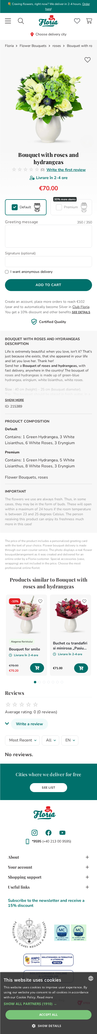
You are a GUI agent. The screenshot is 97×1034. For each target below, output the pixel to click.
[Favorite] (77, 21)
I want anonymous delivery (31, 271)
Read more (45, 997)
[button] (26, 207)
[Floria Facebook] (48, 833)
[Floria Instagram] (35, 833)
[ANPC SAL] (48, 960)
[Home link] (10, 46)
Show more (14, 400)
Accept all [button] (48, 1015)
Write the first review (66, 169)
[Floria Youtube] (62, 833)
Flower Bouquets (33, 46)
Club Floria (80, 307)
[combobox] (21, 21)
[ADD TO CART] (37, 668)
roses (56, 46)
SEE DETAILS (81, 312)
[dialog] (48, 1003)
